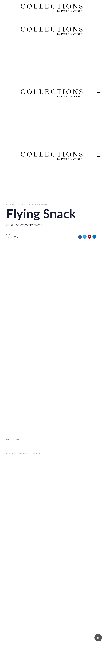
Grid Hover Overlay (38, 204)
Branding (10, 204)
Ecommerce (22, 204)
